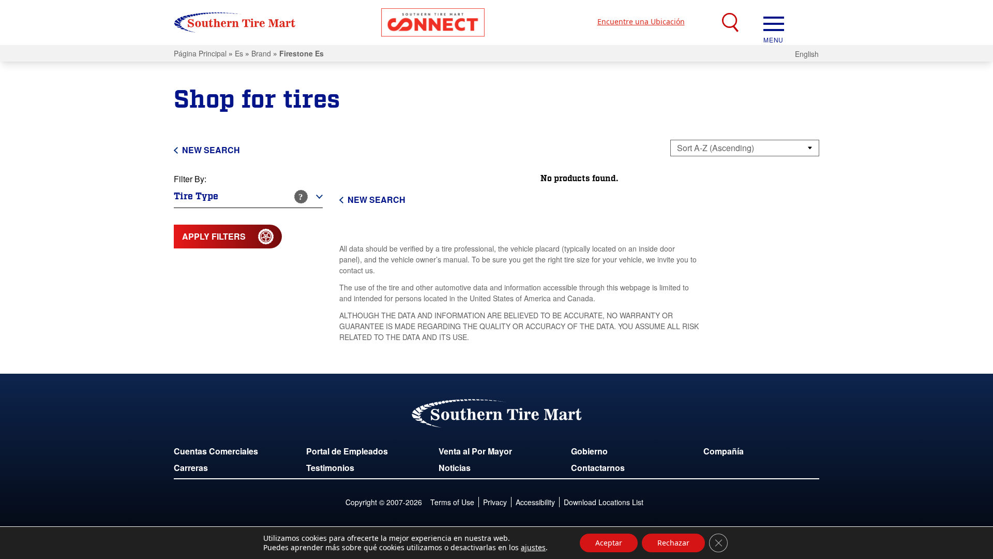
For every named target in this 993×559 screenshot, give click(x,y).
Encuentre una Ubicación (641, 21)
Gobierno (589, 451)
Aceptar (608, 543)
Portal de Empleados (347, 451)
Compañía (723, 451)
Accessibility (535, 502)
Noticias (455, 468)
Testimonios (330, 468)
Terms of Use (452, 502)
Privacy (495, 502)
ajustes (533, 547)
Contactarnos (598, 468)
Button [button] (433, 22)
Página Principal (200, 53)
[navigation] (773, 22)
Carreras (191, 468)
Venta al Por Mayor (475, 451)
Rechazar (673, 543)
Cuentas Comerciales (216, 451)
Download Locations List (603, 502)
